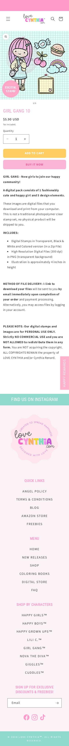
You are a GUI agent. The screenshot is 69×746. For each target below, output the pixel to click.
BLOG (34, 507)
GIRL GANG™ (35, 648)
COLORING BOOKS (35, 573)
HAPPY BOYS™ (34, 623)
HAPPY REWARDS (64, 373)
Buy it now (34, 164)
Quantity (8, 131)
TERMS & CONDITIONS (34, 499)
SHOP (34, 565)
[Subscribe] (57, 703)
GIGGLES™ (34, 664)
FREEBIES (35, 524)
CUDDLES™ (34, 672)
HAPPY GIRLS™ (34, 615)
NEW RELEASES (34, 557)
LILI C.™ (34, 640)
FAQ (34, 590)
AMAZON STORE (35, 516)
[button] (8, 18)
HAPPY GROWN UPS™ (34, 631)
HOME (34, 549)
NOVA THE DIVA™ (34, 656)
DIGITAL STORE (34, 582)
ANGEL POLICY (34, 491)
